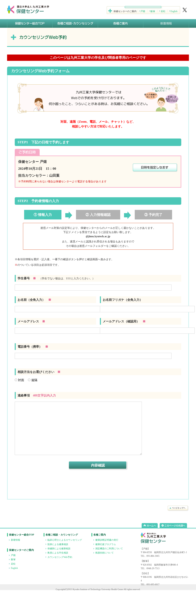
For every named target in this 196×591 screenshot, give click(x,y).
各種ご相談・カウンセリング (62, 534)
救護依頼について (104, 552)
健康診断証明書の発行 (106, 540)
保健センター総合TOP (21, 534)
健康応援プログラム (105, 544)
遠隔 (33, 380)
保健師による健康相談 (58, 548)
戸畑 (142, 11)
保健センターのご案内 (21, 550)
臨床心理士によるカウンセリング (64, 540)
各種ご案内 (99, 534)
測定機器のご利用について (109, 548)
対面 (20, 380)
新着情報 (15, 540)
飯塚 (152, 11)
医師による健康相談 (57, 544)
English (174, 11)
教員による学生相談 (57, 552)
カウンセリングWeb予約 (59, 557)
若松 (163, 11)
